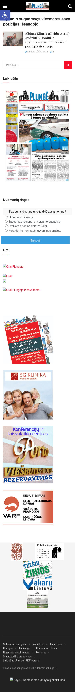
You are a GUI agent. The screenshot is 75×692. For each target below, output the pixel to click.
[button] (5, 15)
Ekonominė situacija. (21, 217)
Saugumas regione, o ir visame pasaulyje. (34, 221)
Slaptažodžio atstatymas (17, 656)
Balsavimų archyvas (15, 644)
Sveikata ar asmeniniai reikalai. (28, 226)
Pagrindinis (56, 644)
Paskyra (8, 648)
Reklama (40, 652)
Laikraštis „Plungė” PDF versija (21, 660)
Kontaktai (38, 644)
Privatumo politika (46, 648)
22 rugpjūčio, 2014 (37, 51)
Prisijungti (24, 648)
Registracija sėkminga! (16, 652)
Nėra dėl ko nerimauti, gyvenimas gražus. (34, 230)
